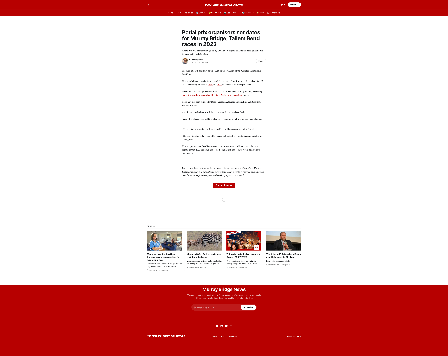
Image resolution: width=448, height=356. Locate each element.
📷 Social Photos (231, 13)
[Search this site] (148, 5)
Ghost (298, 336)
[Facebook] (217, 326)
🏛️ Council (200, 13)
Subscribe (294, 5)
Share (260, 61)
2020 (210, 84)
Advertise (189, 13)
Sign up (214, 336)
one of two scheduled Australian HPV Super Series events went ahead (212, 94)
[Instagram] (231, 326)
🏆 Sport (260, 13)
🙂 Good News (215, 13)
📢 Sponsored (248, 13)
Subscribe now (224, 185)
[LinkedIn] (221, 326)
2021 (219, 84)
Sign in (282, 5)
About (178, 13)
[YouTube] (226, 326)
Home (170, 13)
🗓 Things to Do (273, 13)
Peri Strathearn (196, 60)
